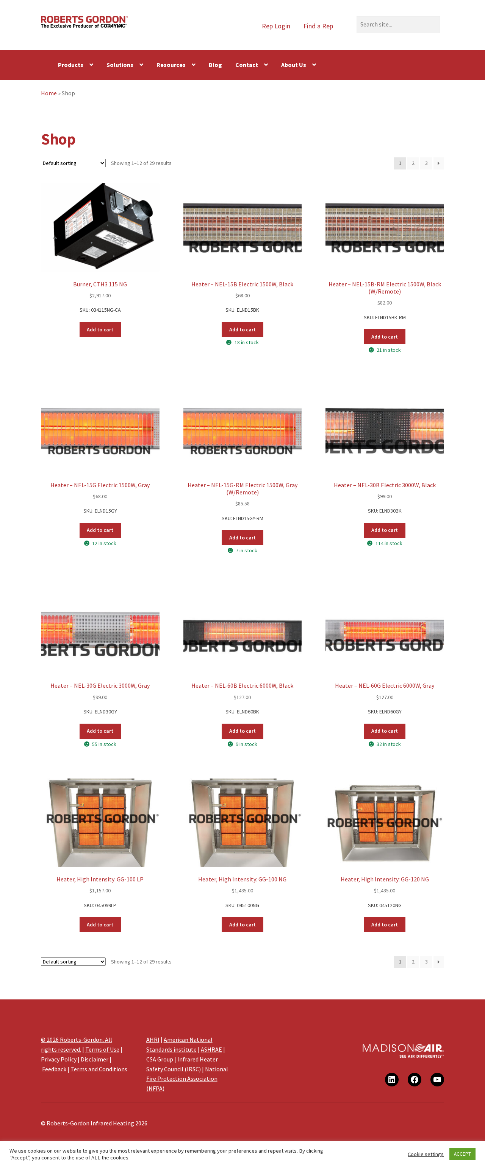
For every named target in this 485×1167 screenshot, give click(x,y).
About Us (293, 64)
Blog (215, 64)
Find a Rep (318, 26)
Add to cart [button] (100, 329)
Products (70, 64)
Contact (246, 64)
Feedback (54, 1069)
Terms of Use (102, 1049)
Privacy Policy (59, 1059)
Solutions (119, 64)
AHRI (153, 1039)
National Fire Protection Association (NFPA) (187, 1078)
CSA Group (159, 1059)
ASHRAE (211, 1049)
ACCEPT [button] (462, 1154)
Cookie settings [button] (426, 1154)
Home (49, 93)
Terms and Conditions (98, 1069)
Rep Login (276, 26)
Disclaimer (94, 1059)
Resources (171, 64)
